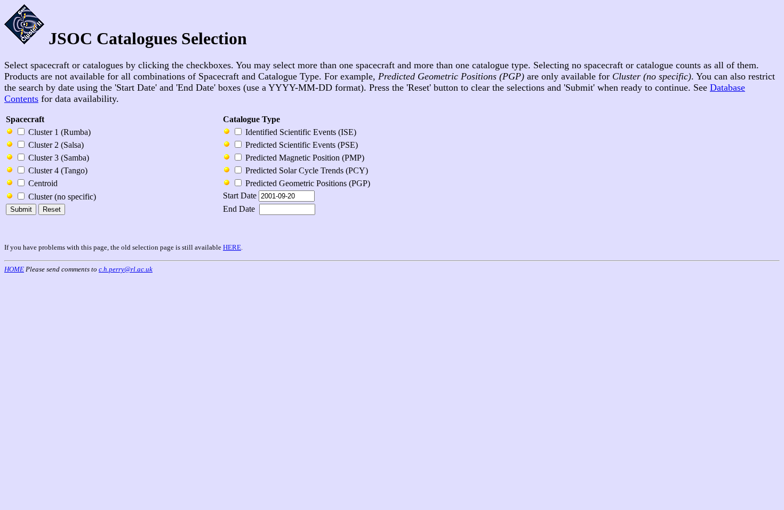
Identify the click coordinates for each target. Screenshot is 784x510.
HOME (14, 269)
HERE (232, 247)
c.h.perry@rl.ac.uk (126, 269)
